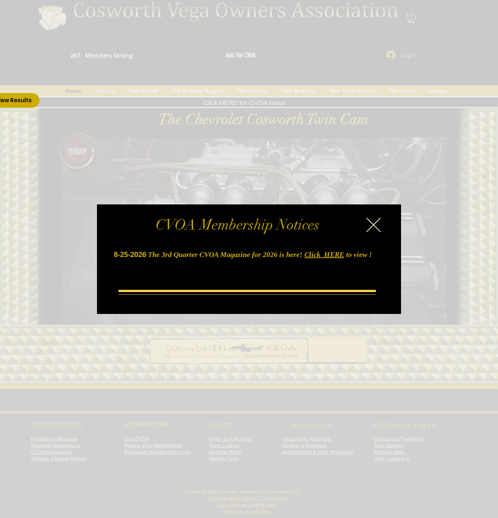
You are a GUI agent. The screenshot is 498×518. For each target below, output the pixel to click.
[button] (373, 225)
